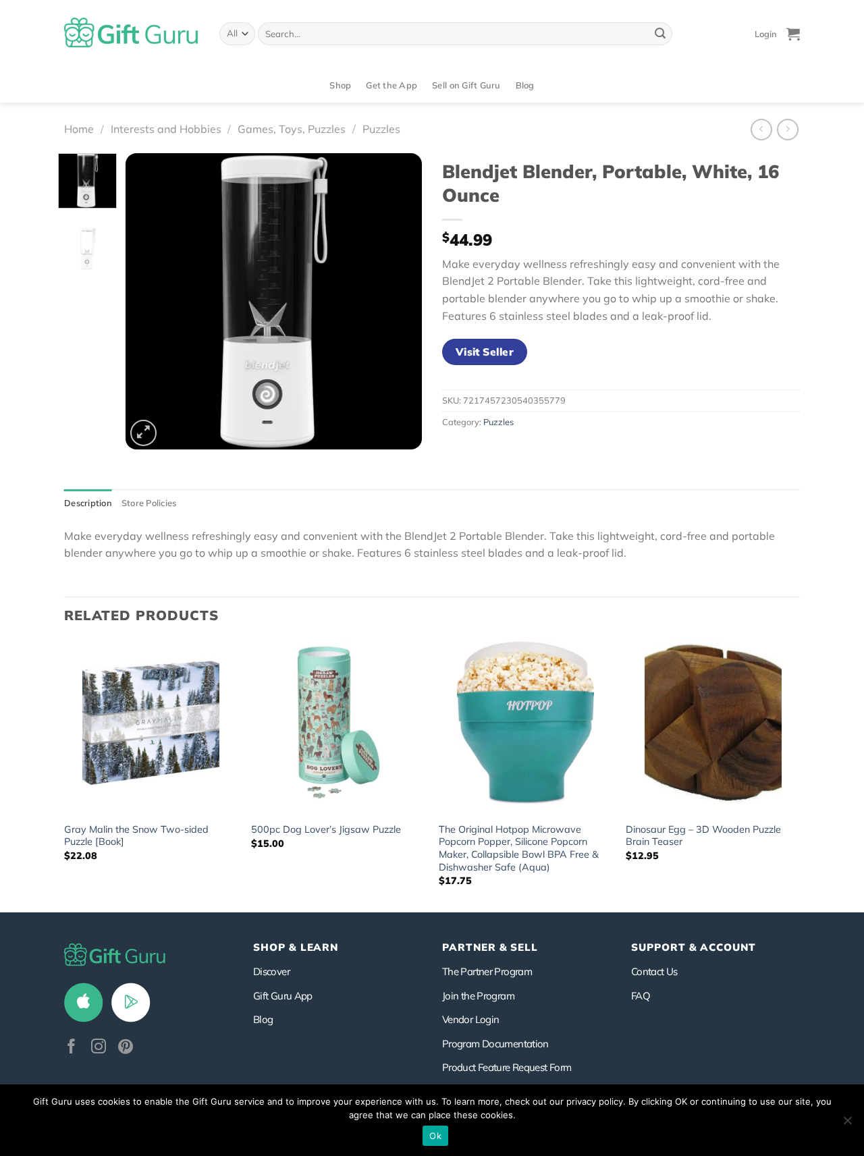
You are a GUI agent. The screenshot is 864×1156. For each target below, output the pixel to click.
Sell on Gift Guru (466, 85)
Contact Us (654, 971)
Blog (525, 85)
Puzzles (381, 129)
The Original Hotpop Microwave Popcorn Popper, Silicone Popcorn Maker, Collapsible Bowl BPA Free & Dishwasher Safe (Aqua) (519, 848)
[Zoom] (143, 433)
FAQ (640, 995)
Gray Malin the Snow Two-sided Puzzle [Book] (136, 835)
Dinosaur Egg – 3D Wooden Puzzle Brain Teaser (703, 835)
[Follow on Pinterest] (125, 1047)
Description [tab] (88, 502)
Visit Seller (485, 351)
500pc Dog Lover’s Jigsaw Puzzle (326, 829)
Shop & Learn (295, 947)
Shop (340, 85)
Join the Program (478, 995)
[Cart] (793, 34)
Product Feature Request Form (506, 1067)
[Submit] (660, 33)
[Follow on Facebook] (71, 1047)
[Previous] (148, 301)
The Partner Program (487, 971)
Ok (435, 1135)
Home (79, 129)
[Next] (399, 301)
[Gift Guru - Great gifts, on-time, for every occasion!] (131, 33)
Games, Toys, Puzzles (292, 129)
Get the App (391, 85)
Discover (271, 971)
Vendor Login (470, 1019)
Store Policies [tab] (149, 502)
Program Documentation (495, 1043)
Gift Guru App (283, 995)
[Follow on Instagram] (98, 1047)
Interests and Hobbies (166, 129)
